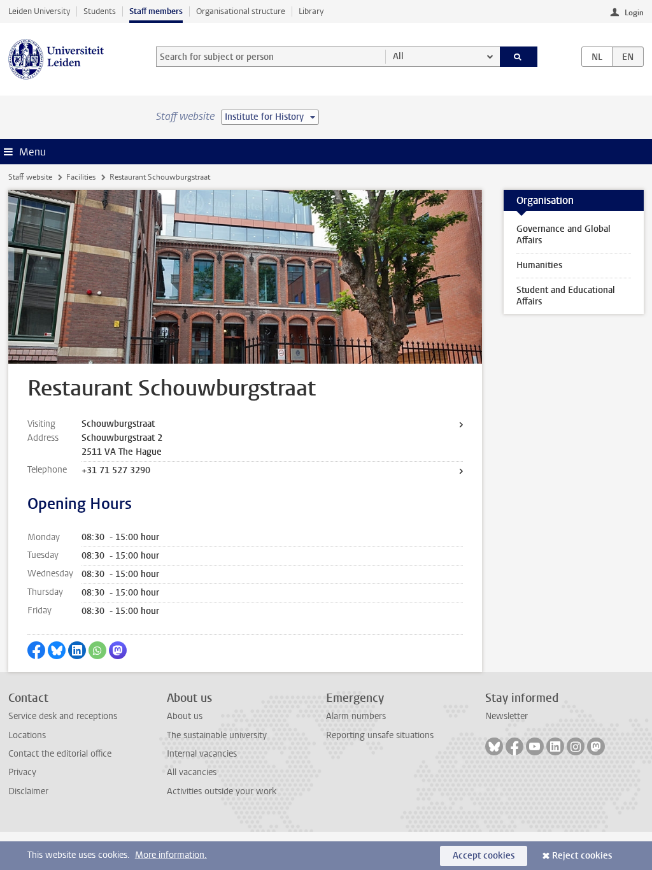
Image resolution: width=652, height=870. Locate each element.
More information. (171, 855)
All (398, 56)
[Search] (519, 56)
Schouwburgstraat (118, 424)
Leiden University (39, 11)
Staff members (156, 11)
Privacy (22, 772)
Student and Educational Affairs (565, 296)
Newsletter (506, 716)
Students (99, 11)
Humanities (539, 265)
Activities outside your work (221, 791)
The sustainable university (217, 735)
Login (634, 13)
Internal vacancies (202, 754)
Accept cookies (483, 856)
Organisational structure (240, 11)
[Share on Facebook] (36, 650)
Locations (27, 735)
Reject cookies (582, 856)
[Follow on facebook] (514, 746)
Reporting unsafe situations (380, 735)
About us (184, 716)
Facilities (81, 177)
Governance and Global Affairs (563, 234)
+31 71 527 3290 (116, 470)
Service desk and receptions (62, 716)
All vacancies (191, 772)
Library (311, 11)
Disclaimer (28, 791)
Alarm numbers (356, 716)
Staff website (30, 177)
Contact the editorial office (59, 754)
